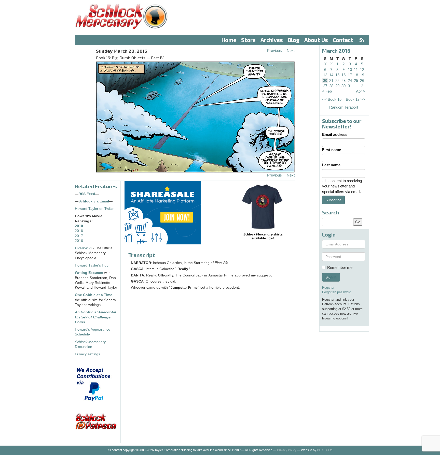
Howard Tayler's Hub (91, 265)
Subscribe (333, 200)
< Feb (327, 91)
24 (350, 80)
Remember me (339, 267)
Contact (343, 40)
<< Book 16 (331, 99)
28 (325, 64)
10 (350, 69)
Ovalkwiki (84, 248)
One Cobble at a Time (93, 295)
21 (331, 80)
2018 (79, 231)
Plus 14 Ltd (325, 450)
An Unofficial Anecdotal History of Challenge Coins (95, 317)
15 (337, 75)
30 (343, 86)
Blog (293, 40)
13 (325, 75)
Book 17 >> (355, 99)
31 (350, 86)
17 (350, 75)
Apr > (360, 91)
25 (356, 80)
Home (229, 40)
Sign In (331, 277)
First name (331, 150)
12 (362, 69)
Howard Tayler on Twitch (95, 209)
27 (325, 86)
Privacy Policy (286, 450)
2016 (79, 241)
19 (362, 75)
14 (331, 75)
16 (343, 75)
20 (325, 80)
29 (331, 64)
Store (248, 40)
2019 (79, 226)
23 (343, 80)
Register (328, 287)
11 (356, 69)
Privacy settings (87, 354)
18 (356, 75)
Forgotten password (336, 292)
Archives (271, 40)
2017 (79, 236)
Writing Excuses (89, 273)
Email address (334, 134)
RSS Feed (86, 194)
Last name (331, 165)
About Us (316, 40)
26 (362, 80)
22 (337, 80)
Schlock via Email (93, 201)
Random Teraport (343, 107)
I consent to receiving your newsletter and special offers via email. (342, 186)
